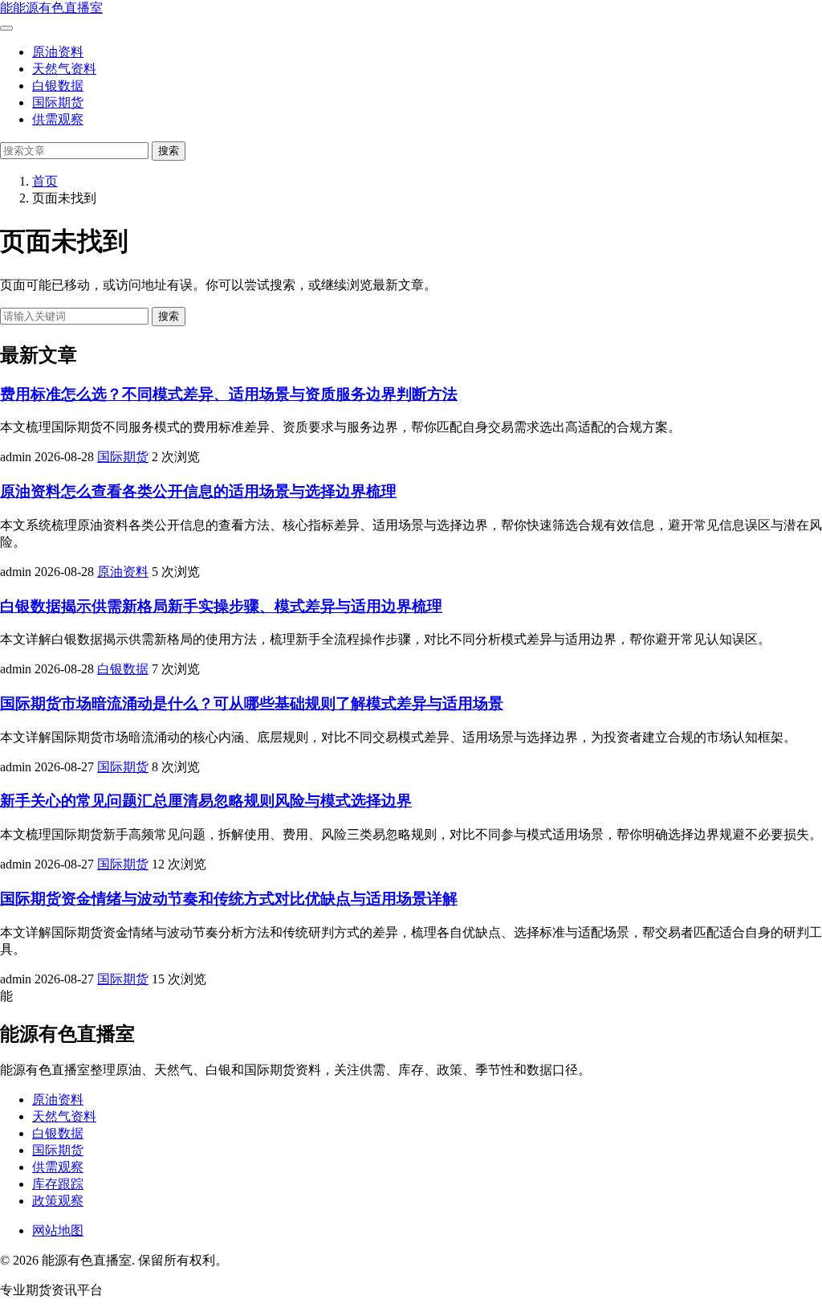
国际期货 (57, 102)
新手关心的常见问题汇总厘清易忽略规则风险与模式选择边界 (206, 800)
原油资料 (57, 52)
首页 (45, 181)
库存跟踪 (57, 1184)
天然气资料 (64, 69)
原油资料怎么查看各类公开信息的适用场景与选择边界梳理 (198, 491)
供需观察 (57, 119)
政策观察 (57, 1201)
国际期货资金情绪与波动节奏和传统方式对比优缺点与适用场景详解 (229, 898)
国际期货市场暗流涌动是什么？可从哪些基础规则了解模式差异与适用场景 (251, 703)
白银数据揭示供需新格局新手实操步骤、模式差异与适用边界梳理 (221, 606)
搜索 (168, 151)
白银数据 (57, 85)
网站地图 (57, 1230)
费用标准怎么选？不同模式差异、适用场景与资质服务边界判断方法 (229, 394)
